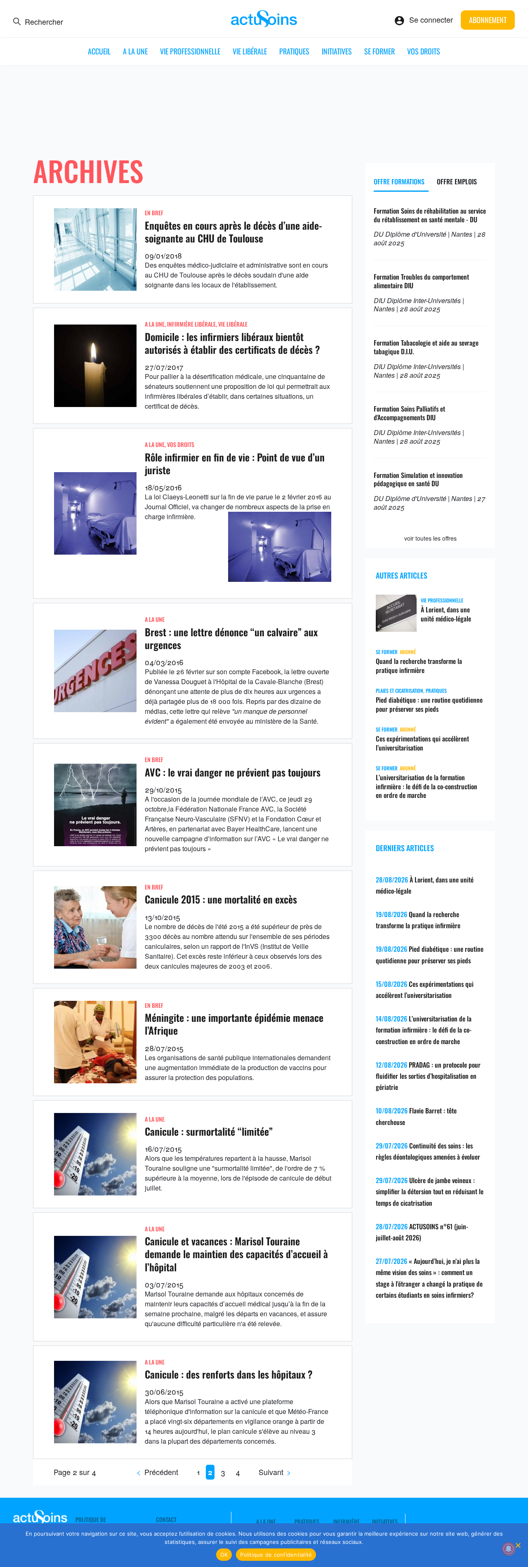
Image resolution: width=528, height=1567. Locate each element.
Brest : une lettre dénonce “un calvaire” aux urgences (231, 638)
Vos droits (423, 51)
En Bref (154, 212)
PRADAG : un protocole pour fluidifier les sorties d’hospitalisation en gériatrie (428, 1076)
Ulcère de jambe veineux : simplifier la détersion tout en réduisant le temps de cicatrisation (429, 1191)
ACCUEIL (99, 51)
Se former (379, 51)
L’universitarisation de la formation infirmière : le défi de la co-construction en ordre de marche (426, 786)
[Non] (518, 1545)
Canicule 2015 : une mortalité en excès (221, 899)
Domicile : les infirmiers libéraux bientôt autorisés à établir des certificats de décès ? (232, 343)
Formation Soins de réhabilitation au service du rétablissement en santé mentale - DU (430, 215)
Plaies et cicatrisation (399, 690)
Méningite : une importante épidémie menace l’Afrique (234, 1024)
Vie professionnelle (190, 51)
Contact (166, 1519)
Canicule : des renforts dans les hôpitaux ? (229, 1374)
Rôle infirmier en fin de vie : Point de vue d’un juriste (235, 463)
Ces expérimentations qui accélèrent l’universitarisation (422, 743)
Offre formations (399, 181)
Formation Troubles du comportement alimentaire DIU (421, 281)
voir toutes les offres (430, 538)
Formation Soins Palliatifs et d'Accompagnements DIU (409, 413)
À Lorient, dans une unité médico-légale (446, 614)
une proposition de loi (243, 386)
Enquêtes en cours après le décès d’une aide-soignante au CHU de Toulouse (233, 231)
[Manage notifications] (508, 1548)
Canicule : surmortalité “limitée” (209, 1131)
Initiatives (337, 51)
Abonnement (488, 19)
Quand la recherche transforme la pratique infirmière (419, 665)
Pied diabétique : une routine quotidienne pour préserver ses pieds (429, 704)
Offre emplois (457, 181)
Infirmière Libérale (191, 324)
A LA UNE (135, 51)
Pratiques (294, 51)
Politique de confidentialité (276, 1554)
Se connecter (431, 19)
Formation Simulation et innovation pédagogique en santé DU (418, 479)
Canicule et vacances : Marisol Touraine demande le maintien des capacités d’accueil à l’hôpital (236, 1253)
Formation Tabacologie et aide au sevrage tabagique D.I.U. (426, 347)
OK (224, 1554)
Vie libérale (250, 51)
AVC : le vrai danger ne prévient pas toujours (233, 772)
